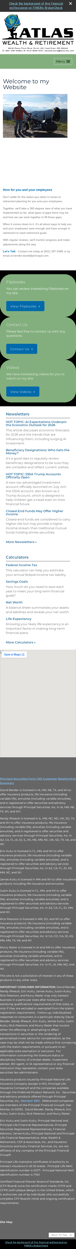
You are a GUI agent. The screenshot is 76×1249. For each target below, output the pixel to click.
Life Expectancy (18, 619)
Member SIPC (30, 1101)
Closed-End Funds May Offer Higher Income (34, 512)
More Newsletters (21, 542)
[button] (63, 61)
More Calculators (21, 642)
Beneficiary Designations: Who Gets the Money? (38, 451)
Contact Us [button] (19, 349)
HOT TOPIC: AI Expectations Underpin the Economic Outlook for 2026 (36, 423)
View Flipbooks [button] (23, 306)
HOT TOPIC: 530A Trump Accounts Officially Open (33, 475)
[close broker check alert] (70, 3)
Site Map (6, 1222)
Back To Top (59, 1234)
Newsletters (17, 414)
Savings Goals (17, 581)
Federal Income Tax (21, 565)
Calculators (17, 557)
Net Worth (14, 602)
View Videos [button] (20, 392)
